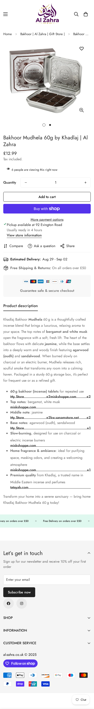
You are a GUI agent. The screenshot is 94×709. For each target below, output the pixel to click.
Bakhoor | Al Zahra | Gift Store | (42, 34)
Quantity (9, 182)
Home (7, 34)
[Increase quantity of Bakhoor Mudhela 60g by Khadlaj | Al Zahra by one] (85, 182)
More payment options (47, 219)
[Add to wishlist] (81, 49)
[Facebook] (8, 603)
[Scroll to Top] (86, 686)
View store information (24, 235)
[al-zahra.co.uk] (47, 14)
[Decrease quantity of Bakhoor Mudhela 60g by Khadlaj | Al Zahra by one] (26, 182)
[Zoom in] (81, 110)
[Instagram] (21, 603)
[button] (86, 14)
